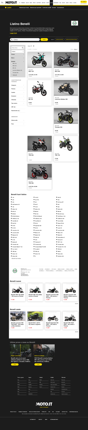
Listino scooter (53, 382)
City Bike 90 (38, 221)
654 (58, 204)
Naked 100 (37, 235)
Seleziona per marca (24, 7)
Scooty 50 (60, 239)
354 (13, 202)
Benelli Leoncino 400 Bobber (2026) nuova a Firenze (70, 296)
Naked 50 (60, 235)
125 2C (36, 197)
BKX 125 (14, 63)
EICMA (41, 379)
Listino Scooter (59, 39)
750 (13, 206)
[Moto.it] (11, 2)
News (18, 379)
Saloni (41, 377)
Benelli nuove (61, 269)
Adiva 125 (14, 209)
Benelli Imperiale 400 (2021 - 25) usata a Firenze (52, 324)
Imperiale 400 (38, 225)
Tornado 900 (61, 244)
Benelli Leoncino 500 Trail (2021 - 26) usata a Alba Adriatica (17, 324)
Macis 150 (60, 232)
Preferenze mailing (73, 411)
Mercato (63, 377)
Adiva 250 (60, 209)
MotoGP (30, 382)
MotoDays (41, 384)
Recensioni (52, 389)
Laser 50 (60, 228)
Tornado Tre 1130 (62, 246)
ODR (49, 411)
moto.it (40, 419)
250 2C (59, 197)
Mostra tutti (15, 74)
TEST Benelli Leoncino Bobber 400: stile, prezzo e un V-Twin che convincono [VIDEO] (43, 359)
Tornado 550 (15, 72)
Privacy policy (13, 411)
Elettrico (19, 384)
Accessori (63, 386)
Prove (18, 382)
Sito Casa (54, 269)
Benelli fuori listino (18, 194)
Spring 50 (14, 242)
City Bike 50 (15, 221)
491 (36, 202)
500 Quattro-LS (15, 204)
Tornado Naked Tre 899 (40, 246)
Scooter (54, 7)
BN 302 (59, 211)
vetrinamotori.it (54, 419)
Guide (18, 386)
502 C (36, 204)
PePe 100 (14, 237)
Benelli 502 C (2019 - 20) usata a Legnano (35, 323)
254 (13, 199)
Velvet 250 (60, 254)
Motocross (30, 386)
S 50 (36, 239)
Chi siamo (58, 411)
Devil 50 (14, 223)
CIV (29, 391)
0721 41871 (23, 273)
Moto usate (63, 382)
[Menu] (2, 2)
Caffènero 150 (38, 218)
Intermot (41, 386)
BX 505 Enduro (15, 216)
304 (58, 199)
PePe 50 (37, 237)
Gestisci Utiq (64, 411)
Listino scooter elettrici (54, 384)
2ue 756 (37, 199)
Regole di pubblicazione (34, 411)
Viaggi (18, 389)
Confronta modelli (46, 7)
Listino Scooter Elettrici (71, 39)
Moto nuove (63, 379)
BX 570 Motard (38, 216)
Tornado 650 (38, 244)
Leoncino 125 (15, 230)
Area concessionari (84, 3)
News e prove (21, 377)
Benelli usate (69, 269)
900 (58, 206)
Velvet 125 (14, 254)
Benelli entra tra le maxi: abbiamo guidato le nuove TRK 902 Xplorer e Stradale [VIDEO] (20, 359)
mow (46, 419)
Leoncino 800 (15, 232)
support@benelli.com (24, 274)
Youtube (41, 269)
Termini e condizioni (22, 411)
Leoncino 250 (38, 230)
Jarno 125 (60, 225)
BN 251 (36, 211)
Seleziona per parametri (35, 7)
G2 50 (13, 225)
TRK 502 (14, 251)
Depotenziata (14, 110)
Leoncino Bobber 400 (61, 98)
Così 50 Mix (60, 221)
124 (13, 197)
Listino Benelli (59, 270)
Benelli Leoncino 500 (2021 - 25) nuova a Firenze (52, 296)
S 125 (13, 239)
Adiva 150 (37, 209)
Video (18, 391)
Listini (52, 377)
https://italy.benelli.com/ (25, 275)
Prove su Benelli (50, 270)
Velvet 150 (37, 254)
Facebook (47, 269)
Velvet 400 (14, 256)
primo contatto (15, 355)
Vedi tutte (76, 303)
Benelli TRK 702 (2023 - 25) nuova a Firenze (17, 295)
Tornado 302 (15, 244)
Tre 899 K (37, 249)
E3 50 (36, 223)
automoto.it (33, 419)
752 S (36, 206)
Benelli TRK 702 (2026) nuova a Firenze (35, 295)
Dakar (29, 389)
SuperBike (30, 384)
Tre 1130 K (14, 249)
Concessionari (60, 7)
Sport (30, 377)
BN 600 (14, 214)
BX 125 (36, 214)
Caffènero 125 (15, 218)
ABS (12, 107)
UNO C (59, 251)
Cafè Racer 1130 (61, 216)
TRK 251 (60, 249)
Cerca (44, 39)
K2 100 (14, 228)
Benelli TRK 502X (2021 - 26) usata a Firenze (69, 324)
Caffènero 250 (61, 218)
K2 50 (36, 228)
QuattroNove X (61, 237)
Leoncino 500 (61, 230)
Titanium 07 (38, 242)
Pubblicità (44, 411)
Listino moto (52, 379)
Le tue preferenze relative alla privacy (21, 424)
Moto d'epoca (63, 384)
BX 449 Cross (61, 214)
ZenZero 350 (61, 256)
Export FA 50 (61, 223)
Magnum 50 (15, 235)
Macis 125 (37, 232)
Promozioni (63, 391)
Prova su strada (39, 355)
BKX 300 (14, 65)
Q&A (51, 391)
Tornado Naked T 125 (17, 246)
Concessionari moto (64, 389)
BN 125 (14, 68)
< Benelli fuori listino (16, 258)
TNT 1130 (60, 242)
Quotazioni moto (53, 386)
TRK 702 (37, 251)
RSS (53, 411)
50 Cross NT (60, 202)
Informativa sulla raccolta (6, 424)
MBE (40, 382)
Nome (75, 49)
